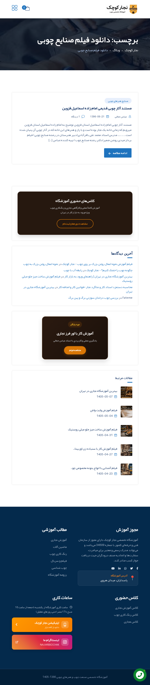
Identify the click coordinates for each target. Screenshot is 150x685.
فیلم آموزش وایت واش (103, 410)
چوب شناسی (59, 567)
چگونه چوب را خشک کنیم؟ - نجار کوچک (109, 270)
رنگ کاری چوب (58, 553)
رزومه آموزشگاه (57, 574)
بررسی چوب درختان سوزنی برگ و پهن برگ (93, 298)
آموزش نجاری (59, 539)
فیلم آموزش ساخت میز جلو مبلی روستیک (92, 429)
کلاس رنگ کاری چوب (126, 614)
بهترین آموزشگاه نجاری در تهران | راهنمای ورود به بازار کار (98, 276)
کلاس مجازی (131, 621)
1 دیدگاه (75, 116)
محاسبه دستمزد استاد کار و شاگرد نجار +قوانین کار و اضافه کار (95, 287)
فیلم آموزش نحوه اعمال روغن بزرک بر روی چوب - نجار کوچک (97, 264)
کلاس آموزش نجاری (126, 607)
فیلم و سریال (59, 560)
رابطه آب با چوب (73, 270)
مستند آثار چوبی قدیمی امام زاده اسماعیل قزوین (97, 108)
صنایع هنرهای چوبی (118, 100)
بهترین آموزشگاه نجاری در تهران (98, 391)
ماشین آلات (60, 546)
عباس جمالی (121, 116)
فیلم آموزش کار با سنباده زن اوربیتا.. (95, 449)
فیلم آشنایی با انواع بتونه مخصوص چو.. (94, 468)
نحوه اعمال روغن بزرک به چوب (40, 264)
